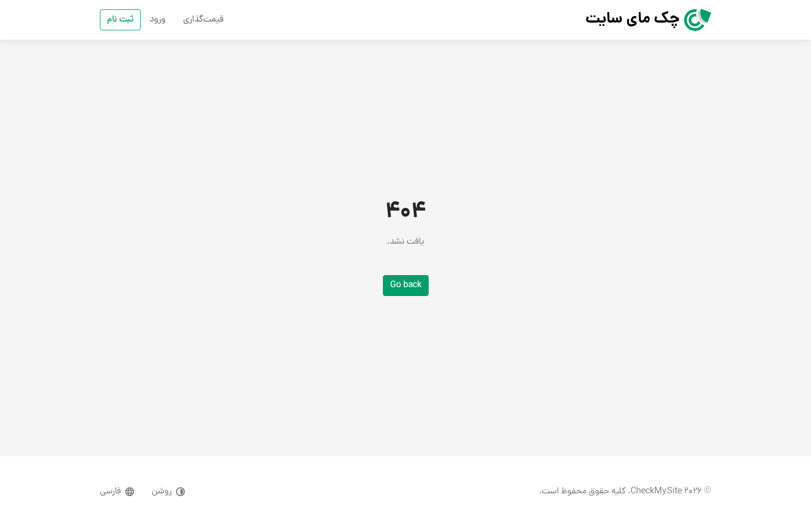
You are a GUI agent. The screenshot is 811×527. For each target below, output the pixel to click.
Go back (405, 285)
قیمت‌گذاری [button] (203, 19)
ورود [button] (158, 19)
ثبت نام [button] (120, 19)
